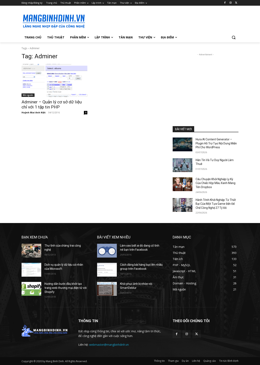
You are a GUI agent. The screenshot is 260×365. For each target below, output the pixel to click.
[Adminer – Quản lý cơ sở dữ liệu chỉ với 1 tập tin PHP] (54, 80)
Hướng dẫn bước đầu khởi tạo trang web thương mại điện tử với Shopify (65, 287)
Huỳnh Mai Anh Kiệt (34, 112)
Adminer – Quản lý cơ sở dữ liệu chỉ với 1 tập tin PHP (52, 104)
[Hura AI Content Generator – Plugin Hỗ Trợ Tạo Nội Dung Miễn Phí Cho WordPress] (182, 144)
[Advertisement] (160, 20)
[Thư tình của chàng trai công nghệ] (31, 251)
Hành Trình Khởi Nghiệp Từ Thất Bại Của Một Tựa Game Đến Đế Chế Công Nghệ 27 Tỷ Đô (216, 203)
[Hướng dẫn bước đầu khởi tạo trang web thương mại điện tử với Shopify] (31, 289)
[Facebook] (225, 3)
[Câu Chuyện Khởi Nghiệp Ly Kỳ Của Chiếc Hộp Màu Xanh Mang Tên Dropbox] (182, 184)
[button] (233, 37)
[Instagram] (230, 3)
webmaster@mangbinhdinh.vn (109, 345)
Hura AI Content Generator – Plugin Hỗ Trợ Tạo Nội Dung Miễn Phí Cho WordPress (216, 143)
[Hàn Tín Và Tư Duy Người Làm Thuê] (182, 165)
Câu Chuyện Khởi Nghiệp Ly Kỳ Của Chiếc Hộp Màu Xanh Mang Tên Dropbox (215, 183)
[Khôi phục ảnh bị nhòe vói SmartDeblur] (107, 289)
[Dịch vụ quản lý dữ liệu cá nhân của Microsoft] (31, 270)
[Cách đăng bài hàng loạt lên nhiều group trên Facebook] (107, 270)
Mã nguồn (28, 95)
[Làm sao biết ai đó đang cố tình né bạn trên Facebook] (107, 251)
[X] (236, 3)
